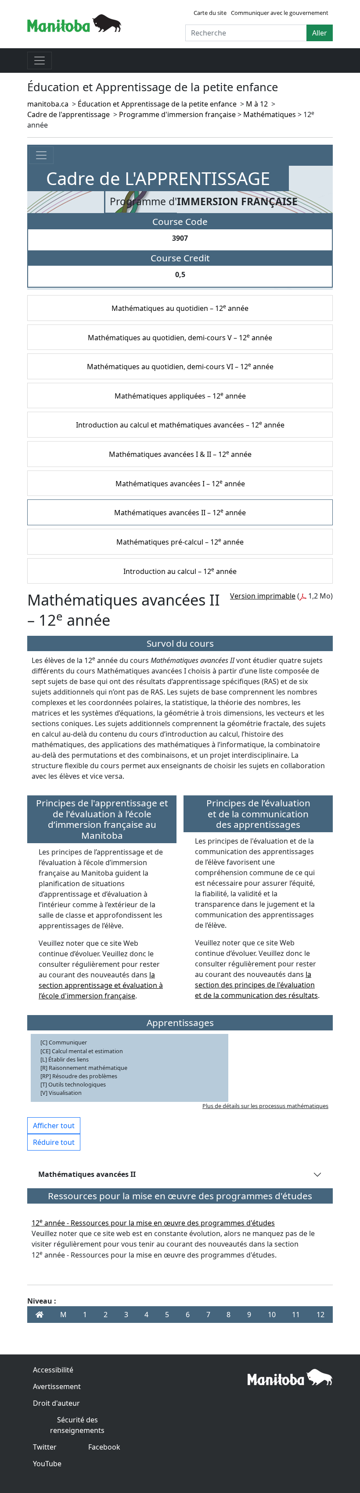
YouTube (47, 1463)
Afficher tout (54, 1125)
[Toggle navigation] (39, 60)
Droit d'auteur (56, 1403)
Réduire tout (54, 1142)
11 (296, 1314)
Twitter (45, 1447)
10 (272, 1314)
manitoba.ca (47, 104)
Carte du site (210, 13)
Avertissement (57, 1386)
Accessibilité (53, 1370)
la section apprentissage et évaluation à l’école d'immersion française (101, 985)
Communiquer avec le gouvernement (279, 13)
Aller (319, 33)
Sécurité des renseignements (77, 1425)
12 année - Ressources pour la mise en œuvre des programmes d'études (153, 1223)
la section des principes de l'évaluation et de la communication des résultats (256, 984)
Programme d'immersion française (177, 114)
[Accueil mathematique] (39, 1314)
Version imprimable (262, 596)
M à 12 (257, 104)
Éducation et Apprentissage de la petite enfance (157, 104)
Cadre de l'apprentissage (68, 114)
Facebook (104, 1447)
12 (320, 1314)
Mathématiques (269, 114)
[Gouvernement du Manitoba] (74, 22)
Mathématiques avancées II (87, 1174)
